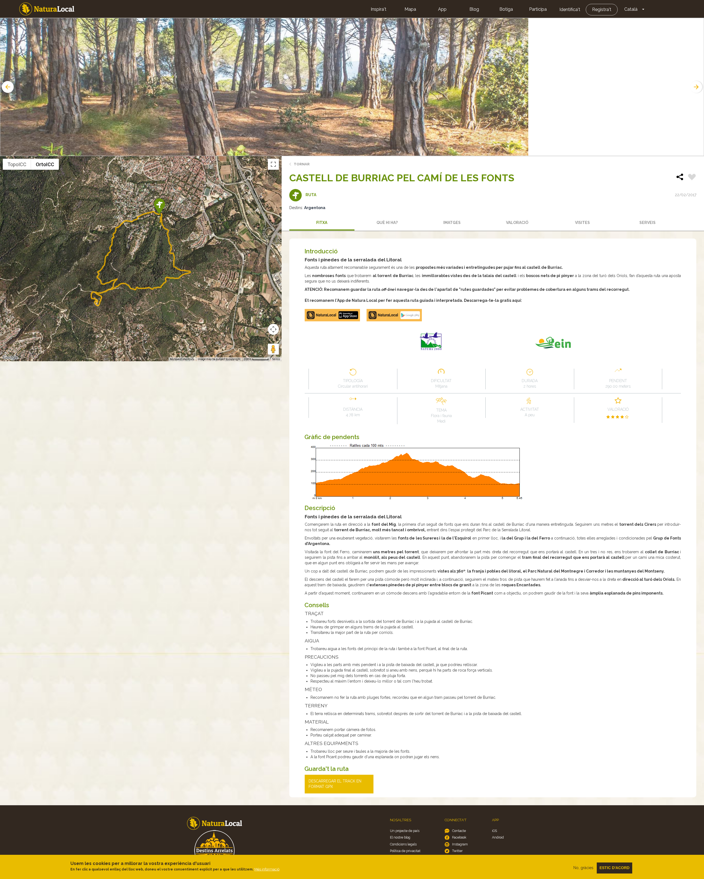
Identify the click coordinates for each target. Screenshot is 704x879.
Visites (582, 222)
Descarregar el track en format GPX (335, 784)
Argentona (314, 208)
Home (46, 8)
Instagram (460, 844)
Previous (7, 87)
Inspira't (378, 9)
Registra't (601, 9)
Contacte (459, 831)
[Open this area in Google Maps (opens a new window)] (10, 357)
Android (498, 837)
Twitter (457, 851)
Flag (692, 177)
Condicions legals (403, 844)
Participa (538, 9)
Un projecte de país (404, 831)
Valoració (517, 222)
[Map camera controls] (273, 329)
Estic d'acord (614, 868)
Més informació (266, 869)
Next (697, 87)
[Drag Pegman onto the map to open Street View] (273, 349)
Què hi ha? (387, 222)
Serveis (647, 222)
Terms (276, 359)
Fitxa (321, 222)
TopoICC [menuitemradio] (16, 164)
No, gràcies (583, 868)
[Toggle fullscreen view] (273, 164)
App (442, 9)
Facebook (459, 837)
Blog (474, 9)
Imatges (452, 222)
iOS (494, 831)
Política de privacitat (405, 851)
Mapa (410, 9)
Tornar (302, 164)
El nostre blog (400, 837)
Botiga (506, 9)
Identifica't (569, 9)
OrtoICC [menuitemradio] (45, 164)
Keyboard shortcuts (182, 359)
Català (630, 9)
